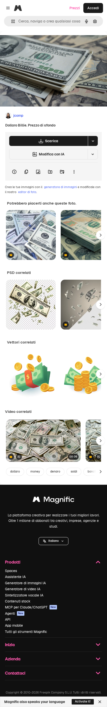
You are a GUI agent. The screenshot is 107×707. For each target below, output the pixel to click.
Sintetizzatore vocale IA (24, 595)
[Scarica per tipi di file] (93, 141)
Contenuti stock (17, 601)
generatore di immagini (60, 187)
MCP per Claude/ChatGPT (30, 607)
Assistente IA (15, 577)
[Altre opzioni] (74, 172)
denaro (55, 471)
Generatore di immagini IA (25, 583)
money (35, 471)
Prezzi (74, 8)
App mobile (14, 625)
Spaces (11, 571)
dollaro (15, 471)
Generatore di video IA (22, 589)
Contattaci (15, 673)
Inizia (10, 644)
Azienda (12, 658)
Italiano (53, 541)
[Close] (100, 702)
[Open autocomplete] (11, 21)
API (7, 619)
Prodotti (12, 562)
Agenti (14, 613)
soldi (74, 471)
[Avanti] (100, 235)
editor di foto (27, 192)
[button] (53, 541)
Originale (33, 42)
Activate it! (83, 702)
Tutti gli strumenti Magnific (26, 631)
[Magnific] (53, 500)
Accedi (93, 8)
